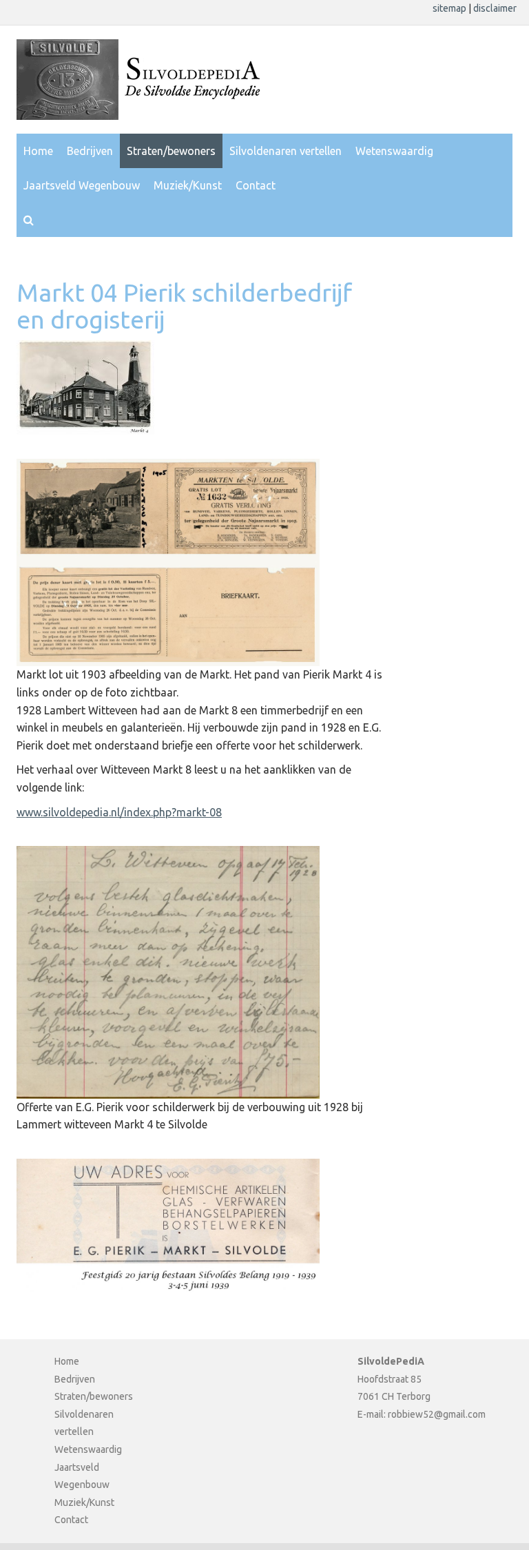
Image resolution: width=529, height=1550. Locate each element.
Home (38, 151)
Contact (256, 185)
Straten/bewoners (171, 151)
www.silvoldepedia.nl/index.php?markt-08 (119, 812)
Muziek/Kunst (188, 185)
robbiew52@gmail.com (437, 1414)
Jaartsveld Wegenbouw (81, 185)
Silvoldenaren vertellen (285, 151)
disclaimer (495, 8)
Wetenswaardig (394, 151)
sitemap (450, 8)
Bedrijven (90, 151)
